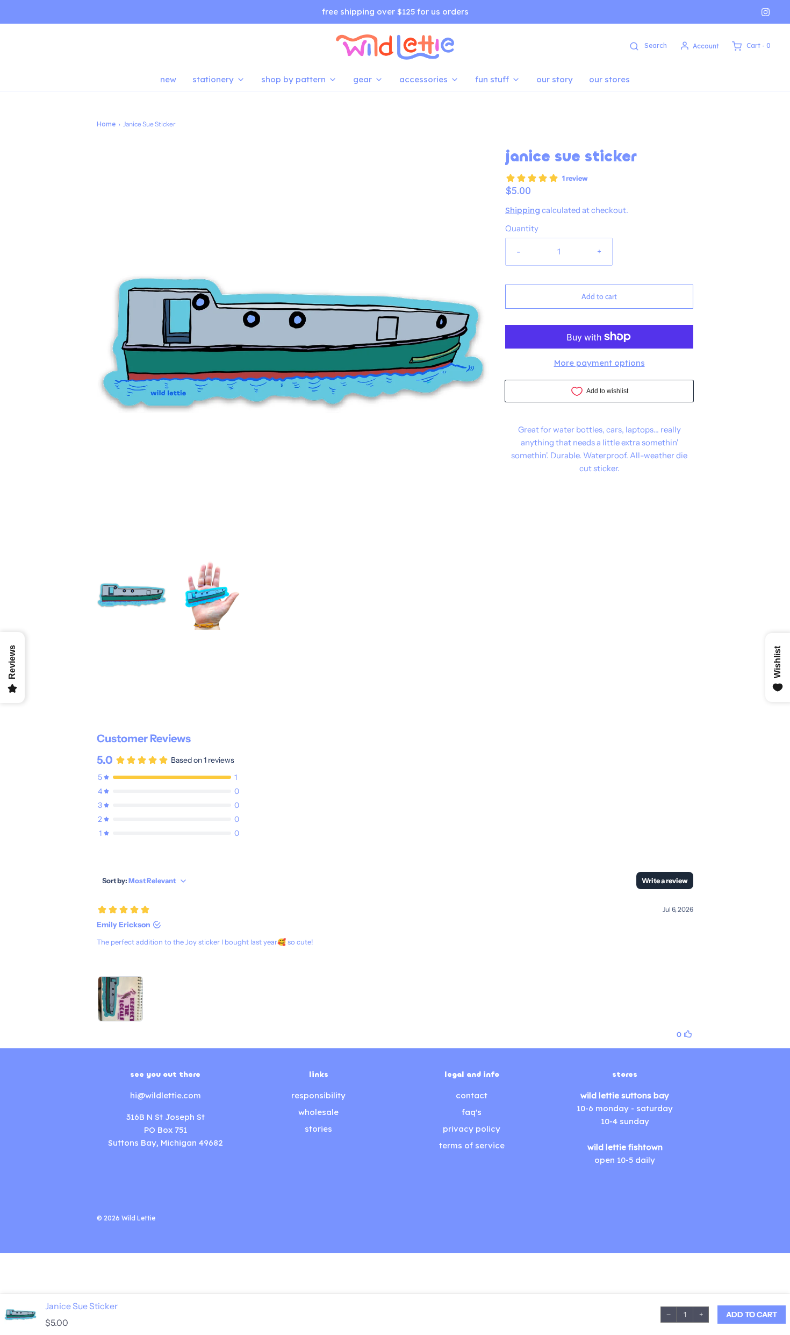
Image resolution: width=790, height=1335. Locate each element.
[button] (132, 595)
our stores (609, 79)
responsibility (318, 1095)
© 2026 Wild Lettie (126, 1218)
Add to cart (599, 296)
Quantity (521, 228)
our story (554, 79)
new (168, 79)
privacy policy (471, 1129)
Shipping (522, 210)
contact (471, 1095)
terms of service (472, 1145)
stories (318, 1129)
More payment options (599, 363)
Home (106, 124)
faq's (472, 1112)
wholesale (318, 1112)
